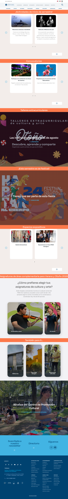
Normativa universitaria (47, 481)
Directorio (44, 476)
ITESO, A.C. (45, 482)
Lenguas (44, 467)
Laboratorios (33, 481)
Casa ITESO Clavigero (35, 484)
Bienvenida (33, 462)
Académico (45, 462)
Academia (37, 8)
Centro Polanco (57, 468)
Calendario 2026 (46, 487)
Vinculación (44, 8)
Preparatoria (33, 463)
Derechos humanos (57, 465)
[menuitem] (19, 5)
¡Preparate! (35, 142)
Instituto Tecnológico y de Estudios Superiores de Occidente (13, 471)
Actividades (22, 8)
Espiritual (44, 465)
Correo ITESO (56, 483)
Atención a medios (46, 491)
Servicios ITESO (57, 481)
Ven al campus (34, 476)
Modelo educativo (34, 472)
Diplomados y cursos (35, 468)
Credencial (56, 484)
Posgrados (33, 467)
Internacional (52, 8)
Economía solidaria (57, 466)
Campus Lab (33, 479)
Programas (8, 8)
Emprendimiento (46, 472)
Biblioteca (33, 478)
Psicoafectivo (45, 463)
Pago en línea (56, 478)
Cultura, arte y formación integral (35, 412)
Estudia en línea (34, 470)
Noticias (15, 8)
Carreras (33, 465)
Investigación (30, 8)
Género (44, 468)
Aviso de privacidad (32, 495)
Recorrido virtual (34, 486)
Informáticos (56, 476)
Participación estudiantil (47, 470)
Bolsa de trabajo (46, 486)
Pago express (56, 479)
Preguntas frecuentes (47, 489)
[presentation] (6, 33)
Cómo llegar (33, 483)
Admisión (60, 8)
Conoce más (35, 200)
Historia (44, 484)
